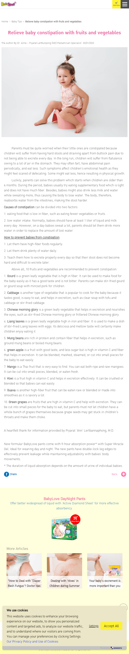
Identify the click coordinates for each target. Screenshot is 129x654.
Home (5, 21)
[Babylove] (26, 4)
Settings (93, 626)
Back (115, 474)
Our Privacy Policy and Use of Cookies (32, 641)
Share (13, 474)
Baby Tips (17, 21)
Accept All (111, 626)
